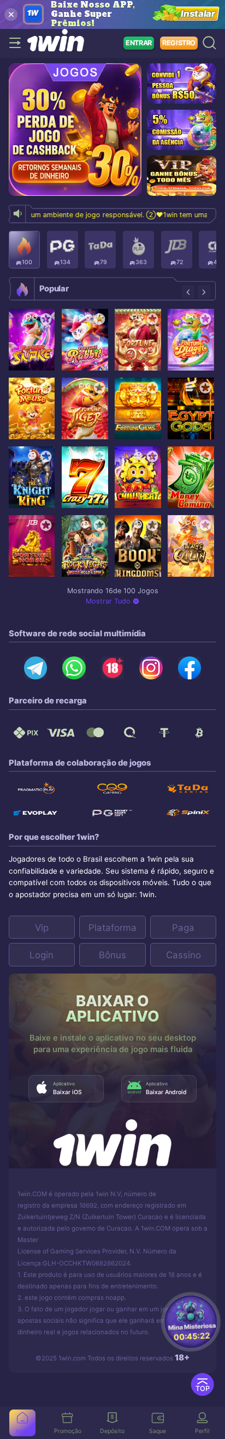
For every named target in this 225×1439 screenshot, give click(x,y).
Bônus (112, 955)
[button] (188, 291)
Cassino (183, 955)
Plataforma (112, 927)
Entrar (139, 43)
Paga (183, 927)
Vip (42, 927)
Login (41, 955)
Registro (179, 43)
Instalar (198, 14)
